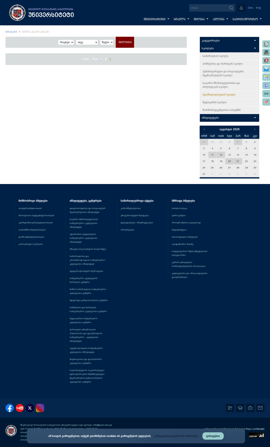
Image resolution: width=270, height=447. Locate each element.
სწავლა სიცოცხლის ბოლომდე (88, 249)
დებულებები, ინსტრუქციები (137, 222)
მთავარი (11, 32)
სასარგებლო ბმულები (185, 237)
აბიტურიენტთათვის (30, 208)
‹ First (85, 59)
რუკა (249, 429)
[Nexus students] (266, 52)
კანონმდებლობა (131, 208)
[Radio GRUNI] (266, 93)
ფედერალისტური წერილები (86, 271)
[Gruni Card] (266, 77)
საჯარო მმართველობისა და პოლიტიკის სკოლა (221, 85)
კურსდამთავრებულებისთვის (36, 222)
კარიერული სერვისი (31, 244)
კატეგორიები (211, 40)
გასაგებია (213, 436)
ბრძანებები (127, 229)
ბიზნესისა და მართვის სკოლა (223, 63)
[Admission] (266, 85)
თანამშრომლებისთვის (32, 229)
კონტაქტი (258, 429)
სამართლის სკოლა (215, 56)
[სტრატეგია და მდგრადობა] (266, 102)
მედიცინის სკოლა (215, 102)
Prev (95, 59)
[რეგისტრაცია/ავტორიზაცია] (241, 8)
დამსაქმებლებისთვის (31, 237)
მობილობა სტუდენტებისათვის (36, 215)
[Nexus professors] (266, 60)
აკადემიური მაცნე (182, 244)
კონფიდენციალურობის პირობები (176, 436)
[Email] (266, 69)
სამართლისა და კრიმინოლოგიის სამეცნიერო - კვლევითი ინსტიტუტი (88, 260)
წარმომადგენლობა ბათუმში (222, 110)
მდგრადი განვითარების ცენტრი (89, 300)
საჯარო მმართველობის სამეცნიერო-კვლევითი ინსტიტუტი (84, 223)
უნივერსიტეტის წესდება (135, 215)
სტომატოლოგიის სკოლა (219, 94)
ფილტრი (125, 42)
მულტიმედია (179, 229)
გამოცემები (179, 215)
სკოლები (208, 48)
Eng (258, 7)
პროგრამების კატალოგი (186, 222)
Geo (250, 7)
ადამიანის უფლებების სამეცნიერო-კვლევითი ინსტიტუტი (83, 238)
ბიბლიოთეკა (179, 208)
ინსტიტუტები (210, 117)
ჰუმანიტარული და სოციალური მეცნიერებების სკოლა (223, 73)
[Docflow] (266, 44)
